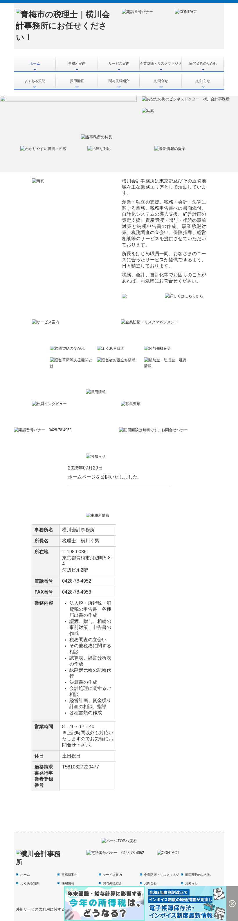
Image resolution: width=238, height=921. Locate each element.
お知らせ (203, 81)
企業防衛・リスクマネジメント (161, 63)
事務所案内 (77, 63)
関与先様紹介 (119, 81)
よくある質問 (34, 81)
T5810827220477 (80, 766)
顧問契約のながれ (203, 63)
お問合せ (161, 81)
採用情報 (77, 81)
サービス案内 (119, 63)
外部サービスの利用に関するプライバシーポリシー (59, 909)
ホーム (35, 63)
